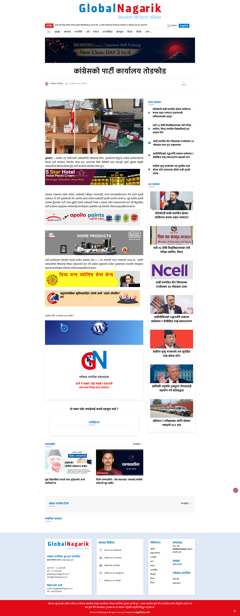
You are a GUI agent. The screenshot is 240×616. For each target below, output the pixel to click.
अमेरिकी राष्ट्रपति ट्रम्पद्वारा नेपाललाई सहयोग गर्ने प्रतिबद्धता (171, 388)
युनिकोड (174, 25)
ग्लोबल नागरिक (56, 84)
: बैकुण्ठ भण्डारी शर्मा (182, 551)
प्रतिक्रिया (94, 422)
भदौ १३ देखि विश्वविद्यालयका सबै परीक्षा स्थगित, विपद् (171, 250)
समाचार (67, 32)
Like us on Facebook (112, 550)
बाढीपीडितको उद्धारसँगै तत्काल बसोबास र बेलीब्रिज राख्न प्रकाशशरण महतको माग (173, 155)
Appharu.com (142, 612)
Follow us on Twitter (113, 557)
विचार (129, 32)
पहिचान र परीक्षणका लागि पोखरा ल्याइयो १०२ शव (171, 423)
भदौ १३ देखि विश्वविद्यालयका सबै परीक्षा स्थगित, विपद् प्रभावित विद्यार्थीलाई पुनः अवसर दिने (172, 128)
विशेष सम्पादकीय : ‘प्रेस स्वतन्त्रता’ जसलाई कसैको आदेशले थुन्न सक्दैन (119, 481)
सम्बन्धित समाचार (53, 518)
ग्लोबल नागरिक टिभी (58, 503)
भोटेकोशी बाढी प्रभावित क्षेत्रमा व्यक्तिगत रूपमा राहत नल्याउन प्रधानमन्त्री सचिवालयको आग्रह (172, 112)
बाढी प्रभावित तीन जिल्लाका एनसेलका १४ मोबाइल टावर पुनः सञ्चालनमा (87, 25)
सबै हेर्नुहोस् (137, 444)
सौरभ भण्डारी (177, 564)
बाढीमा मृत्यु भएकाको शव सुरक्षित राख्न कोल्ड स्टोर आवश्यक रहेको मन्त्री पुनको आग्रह (171, 169)
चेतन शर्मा (176, 546)
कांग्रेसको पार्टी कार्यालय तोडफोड (120, 71)
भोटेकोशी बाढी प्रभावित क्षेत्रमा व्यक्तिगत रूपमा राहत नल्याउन (171, 215)
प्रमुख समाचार (155, 553)
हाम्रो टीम (176, 579)
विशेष (139, 32)
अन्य (147, 32)
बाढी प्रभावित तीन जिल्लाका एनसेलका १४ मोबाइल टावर (171, 284)
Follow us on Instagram (114, 573)
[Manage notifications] (235, 611)
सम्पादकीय (50, 444)
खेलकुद (120, 32)
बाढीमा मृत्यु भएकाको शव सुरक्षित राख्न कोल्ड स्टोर (171, 353)
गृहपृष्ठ (57, 32)
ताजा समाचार (154, 102)
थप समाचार (154, 184)
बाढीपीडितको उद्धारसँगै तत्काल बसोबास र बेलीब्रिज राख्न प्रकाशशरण (171, 319)
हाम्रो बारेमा (176, 583)
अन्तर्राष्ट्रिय (107, 32)
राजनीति (78, 32)
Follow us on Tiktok (112, 580)
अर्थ (87, 32)
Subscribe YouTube (112, 565)
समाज (96, 32)
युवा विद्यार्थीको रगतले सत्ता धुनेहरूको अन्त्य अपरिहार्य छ (65, 481)
